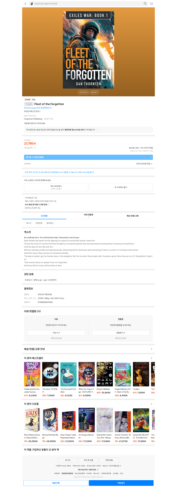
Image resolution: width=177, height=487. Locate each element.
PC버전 (89, 473)
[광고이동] (145, 3)
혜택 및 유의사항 (56, 338)
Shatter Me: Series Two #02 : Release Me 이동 (105, 425)
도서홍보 (115, 473)
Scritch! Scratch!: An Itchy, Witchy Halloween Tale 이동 (123, 427)
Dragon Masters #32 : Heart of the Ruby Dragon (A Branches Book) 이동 (123, 380)
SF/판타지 (52, 280)
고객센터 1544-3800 (63, 466)
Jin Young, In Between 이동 (87, 425)
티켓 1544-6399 (79, 466)
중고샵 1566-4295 (94, 466)
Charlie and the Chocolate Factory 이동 (32, 379)
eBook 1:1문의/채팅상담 (110, 466)
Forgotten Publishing (33, 119)
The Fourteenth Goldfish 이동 (68, 379)
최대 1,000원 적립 (143, 163)
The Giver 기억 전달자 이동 (50, 379)
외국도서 (28, 280)
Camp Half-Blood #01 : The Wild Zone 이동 (141, 425)
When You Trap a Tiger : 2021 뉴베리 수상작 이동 (87, 379)
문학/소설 (37, 280)
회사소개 (96, 473)
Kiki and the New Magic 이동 (50, 425)
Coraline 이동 (141, 379)
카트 (151, 3)
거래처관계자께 (106, 473)
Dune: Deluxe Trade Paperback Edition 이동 (68, 426)
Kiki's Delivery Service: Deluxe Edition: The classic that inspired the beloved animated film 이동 (32, 425)
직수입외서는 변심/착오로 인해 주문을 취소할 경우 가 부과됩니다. (60, 129)
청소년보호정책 (80, 473)
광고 (121, 473)
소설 (45, 280)
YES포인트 (28, 148)
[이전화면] (25, 3)
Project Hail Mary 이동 (105, 379)
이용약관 (57, 473)
